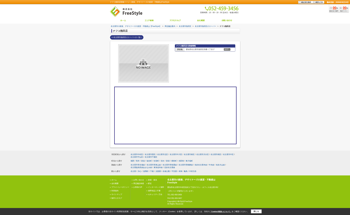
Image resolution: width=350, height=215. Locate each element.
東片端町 (189, 161)
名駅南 (181, 161)
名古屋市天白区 (202, 154)
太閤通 (158, 171)
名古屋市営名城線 (138, 165)
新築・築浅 (152, 180)
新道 (143, 161)
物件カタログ (116, 198)
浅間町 (145, 171)
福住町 (149, 161)
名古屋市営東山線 (154, 165)
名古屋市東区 (189, 154)
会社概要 (115, 183)
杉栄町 (156, 161)
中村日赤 (192, 171)
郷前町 (174, 161)
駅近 (150, 183)
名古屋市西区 (150, 154)
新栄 (168, 161)
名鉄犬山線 (220, 165)
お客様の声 (137, 187)
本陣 (180, 171)
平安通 (174, 171)
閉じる (256, 211)
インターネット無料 (156, 187)
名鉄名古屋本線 (201, 165)
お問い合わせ (138, 180)
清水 (162, 161)
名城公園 (166, 171)
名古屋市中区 (228, 154)
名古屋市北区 (162, 154)
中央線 (211, 165)
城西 (132, 161)
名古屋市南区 (216, 154)
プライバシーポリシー (120, 187)
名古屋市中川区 (176, 154)
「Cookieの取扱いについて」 (221, 212)
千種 (152, 171)
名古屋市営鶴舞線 (186, 165)
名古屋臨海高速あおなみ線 (141, 167)
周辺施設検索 (138, 183)
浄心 (139, 171)
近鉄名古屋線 (169, 167)
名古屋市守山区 (137, 157)
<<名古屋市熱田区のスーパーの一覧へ (126, 37)
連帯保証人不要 (154, 191)
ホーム (114, 180)
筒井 (137, 161)
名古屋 (133, 171)
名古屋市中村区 (137, 154)
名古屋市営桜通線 (170, 165)
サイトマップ (116, 194)
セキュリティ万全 (155, 194)
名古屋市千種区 (151, 157)
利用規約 (115, 191)
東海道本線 (158, 167)
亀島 (185, 171)
